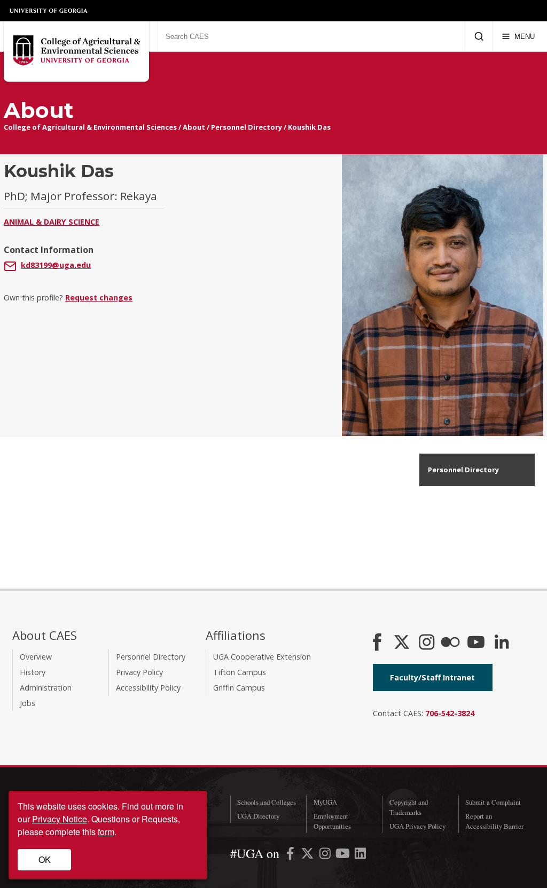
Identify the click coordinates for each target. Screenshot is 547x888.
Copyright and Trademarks (408, 807)
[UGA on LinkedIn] (360, 855)
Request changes (98, 297)
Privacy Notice (59, 819)
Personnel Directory (246, 127)
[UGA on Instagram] (326, 855)
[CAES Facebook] (377, 643)
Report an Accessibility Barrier (494, 821)
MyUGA (325, 802)
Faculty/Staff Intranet (432, 677)
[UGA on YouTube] (344, 855)
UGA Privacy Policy (417, 826)
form (106, 832)
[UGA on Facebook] (291, 855)
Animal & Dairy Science (51, 222)
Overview (36, 657)
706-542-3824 (449, 713)
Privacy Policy (139, 672)
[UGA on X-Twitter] (308, 855)
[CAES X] (403, 643)
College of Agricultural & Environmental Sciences (90, 127)
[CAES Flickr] (450, 643)
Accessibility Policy (148, 688)
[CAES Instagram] (427, 643)
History (32, 672)
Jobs (27, 703)
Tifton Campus (239, 672)
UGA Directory (258, 816)
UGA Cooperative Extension (262, 657)
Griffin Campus (239, 688)
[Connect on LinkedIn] (501, 643)
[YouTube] (476, 643)
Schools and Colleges (266, 802)
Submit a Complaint (493, 802)
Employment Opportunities (332, 821)
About (194, 127)
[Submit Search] (479, 36)
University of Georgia (49, 11)
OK (44, 859)
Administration (46, 688)
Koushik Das (309, 127)
